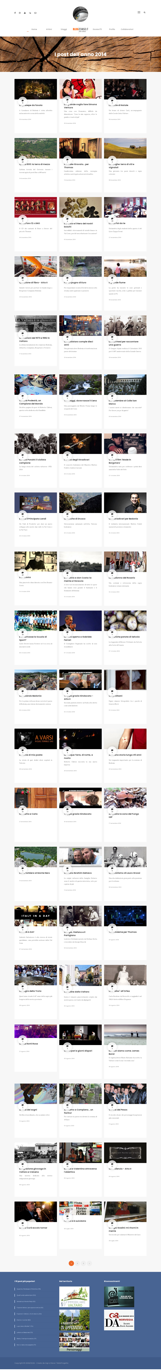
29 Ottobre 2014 (69, 474)
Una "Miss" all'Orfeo (119, 991)
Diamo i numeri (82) (23, 1320)
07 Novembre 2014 (25, 416)
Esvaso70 (97, 29)
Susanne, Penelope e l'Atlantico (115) (28, 1289)
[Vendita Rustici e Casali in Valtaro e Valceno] (74, 1298)
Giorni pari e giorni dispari (78, 1050)
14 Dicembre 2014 (25, 178)
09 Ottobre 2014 (24, 653)
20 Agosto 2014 (69, 1058)
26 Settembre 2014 (70, 771)
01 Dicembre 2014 (70, 239)
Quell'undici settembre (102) (26, 1295)
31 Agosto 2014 (114, 940)
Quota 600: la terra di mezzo (34, 164)
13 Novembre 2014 (70, 357)
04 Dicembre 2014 (25, 237)
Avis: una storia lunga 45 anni (125, 754)
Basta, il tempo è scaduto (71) (26, 1338)
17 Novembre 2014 (25, 354)
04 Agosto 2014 (114, 1176)
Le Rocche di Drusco (74, 518)
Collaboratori (127, 29)
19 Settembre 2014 (70, 822)
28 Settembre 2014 (25, 769)
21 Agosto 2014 (24, 1051)
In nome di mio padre (30, 754)
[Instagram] (20, 13)
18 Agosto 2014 (114, 1067)
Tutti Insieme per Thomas (123, 931)
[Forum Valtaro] (30, 13)
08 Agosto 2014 (24, 1185)
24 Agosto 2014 (114, 1005)
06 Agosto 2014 (69, 1178)
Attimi (49, 29)
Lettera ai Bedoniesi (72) (24, 1332)
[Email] (35, 13)
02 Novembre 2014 (115, 416)
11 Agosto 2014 (114, 1124)
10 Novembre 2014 (115, 357)
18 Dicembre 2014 (114, 119)
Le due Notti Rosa (28, 1043)
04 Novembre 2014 (70, 415)
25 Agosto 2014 (69, 1006)
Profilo (112, 29)
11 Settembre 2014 (70, 890)
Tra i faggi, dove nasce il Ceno (80, 400)
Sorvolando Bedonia (30, 695)
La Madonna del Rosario (122, 577)
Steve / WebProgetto (59, 1363)
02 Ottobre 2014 (69, 712)
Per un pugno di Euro (75, 282)
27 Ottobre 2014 (114, 475)
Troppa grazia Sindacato (77, 813)
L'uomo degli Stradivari (76, 459)
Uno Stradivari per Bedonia (123, 518)
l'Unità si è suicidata (75, 1220)
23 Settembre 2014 (115, 769)
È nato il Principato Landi (32, 518)
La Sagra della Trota (30, 991)
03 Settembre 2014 (70, 948)
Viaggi (64, 29)
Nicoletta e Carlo (28, 813)
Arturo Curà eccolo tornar (33, 1227)
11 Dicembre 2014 (69, 180)
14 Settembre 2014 (25, 881)
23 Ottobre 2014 (24, 536)
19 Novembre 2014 (115, 300)
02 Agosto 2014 (24, 1235)
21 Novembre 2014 (70, 297)
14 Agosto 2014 (24, 1121)
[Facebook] (15, 13)
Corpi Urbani (115, 695)
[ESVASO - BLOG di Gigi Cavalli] (81, 30)
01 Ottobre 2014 (114, 710)
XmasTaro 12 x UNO (29, 223)
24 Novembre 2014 (25, 297)
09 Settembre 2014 (115, 887)
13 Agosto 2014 (69, 1126)
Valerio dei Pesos (118, 1109)
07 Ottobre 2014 (69, 653)
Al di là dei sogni (28, 1109)
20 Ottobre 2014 (69, 533)
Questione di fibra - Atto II (33, 282)
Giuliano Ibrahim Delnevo (78, 872)
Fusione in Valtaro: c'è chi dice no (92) (29, 1314)
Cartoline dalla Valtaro (76, 991)
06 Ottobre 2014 (24, 710)
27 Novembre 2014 (115, 237)
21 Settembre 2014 (25, 822)
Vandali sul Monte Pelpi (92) (25, 1301)
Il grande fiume (117, 282)
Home (34, 29)
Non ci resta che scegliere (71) (26, 1345)
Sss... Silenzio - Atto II (120, 1168)
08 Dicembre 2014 (115, 180)
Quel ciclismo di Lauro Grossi (124, 872)
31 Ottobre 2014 (24, 475)
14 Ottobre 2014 (24, 591)
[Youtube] (25, 13)
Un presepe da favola (30, 105)
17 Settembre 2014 (115, 823)
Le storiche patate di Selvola (124, 636)
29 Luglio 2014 (113, 1241)
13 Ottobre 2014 (114, 592)
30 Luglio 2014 (68, 1229)
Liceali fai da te (117, 223)
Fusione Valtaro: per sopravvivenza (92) (29, 1307)
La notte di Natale (118, 105)
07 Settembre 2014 (25, 949)
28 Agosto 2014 (24, 1005)
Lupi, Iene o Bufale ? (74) (24, 1326)
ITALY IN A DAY (26, 931)
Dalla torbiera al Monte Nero (34, 872)
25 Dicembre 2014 (25, 119)
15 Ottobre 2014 (114, 533)
